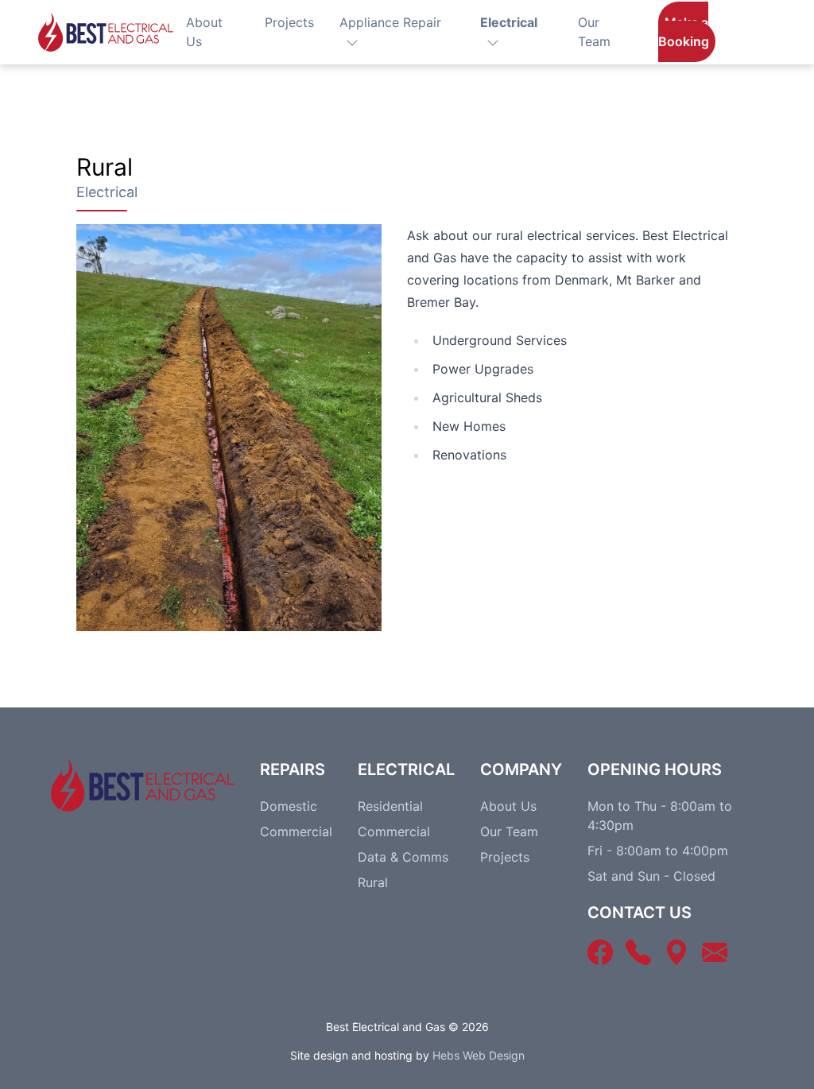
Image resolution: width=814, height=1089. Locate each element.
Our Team (509, 831)
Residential (390, 806)
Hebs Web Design (478, 1055)
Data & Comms (403, 857)
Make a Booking (683, 31)
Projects (289, 22)
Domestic (288, 806)
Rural (373, 882)
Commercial (296, 831)
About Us (508, 806)
